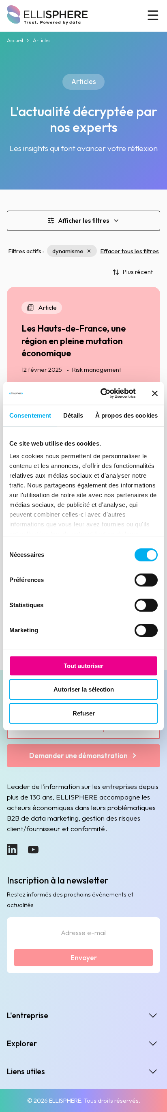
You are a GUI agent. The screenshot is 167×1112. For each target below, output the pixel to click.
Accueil (15, 40)
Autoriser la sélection (84, 689)
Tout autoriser (83, 665)
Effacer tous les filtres (129, 251)
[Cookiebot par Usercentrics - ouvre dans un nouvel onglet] (102, 393)
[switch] (146, 579)
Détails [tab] (73, 415)
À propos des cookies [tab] (126, 415)
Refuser (84, 713)
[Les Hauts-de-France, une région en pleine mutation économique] (83, 372)
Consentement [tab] (30, 415)
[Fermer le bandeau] (155, 393)
